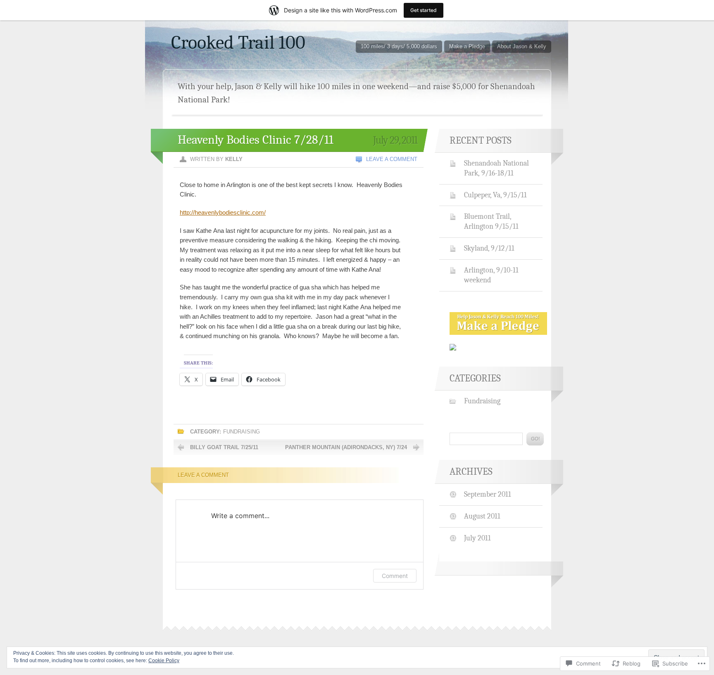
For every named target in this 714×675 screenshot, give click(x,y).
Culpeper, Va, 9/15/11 (495, 194)
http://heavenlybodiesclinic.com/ (223, 212)
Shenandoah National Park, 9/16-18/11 (496, 168)
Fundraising (241, 432)
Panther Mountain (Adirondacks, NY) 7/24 (346, 447)
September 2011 (487, 494)
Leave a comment (391, 159)
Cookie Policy (163, 660)
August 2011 (482, 516)
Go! (535, 438)
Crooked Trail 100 (238, 42)
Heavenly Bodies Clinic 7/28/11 (255, 140)
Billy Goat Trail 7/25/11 (224, 447)
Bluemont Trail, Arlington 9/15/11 (491, 221)
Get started (423, 10)
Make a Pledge (467, 46)
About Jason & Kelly (521, 46)
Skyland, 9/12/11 (489, 248)
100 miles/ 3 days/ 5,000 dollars (399, 46)
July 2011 (477, 537)
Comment (395, 575)
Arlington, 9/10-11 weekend (491, 274)
